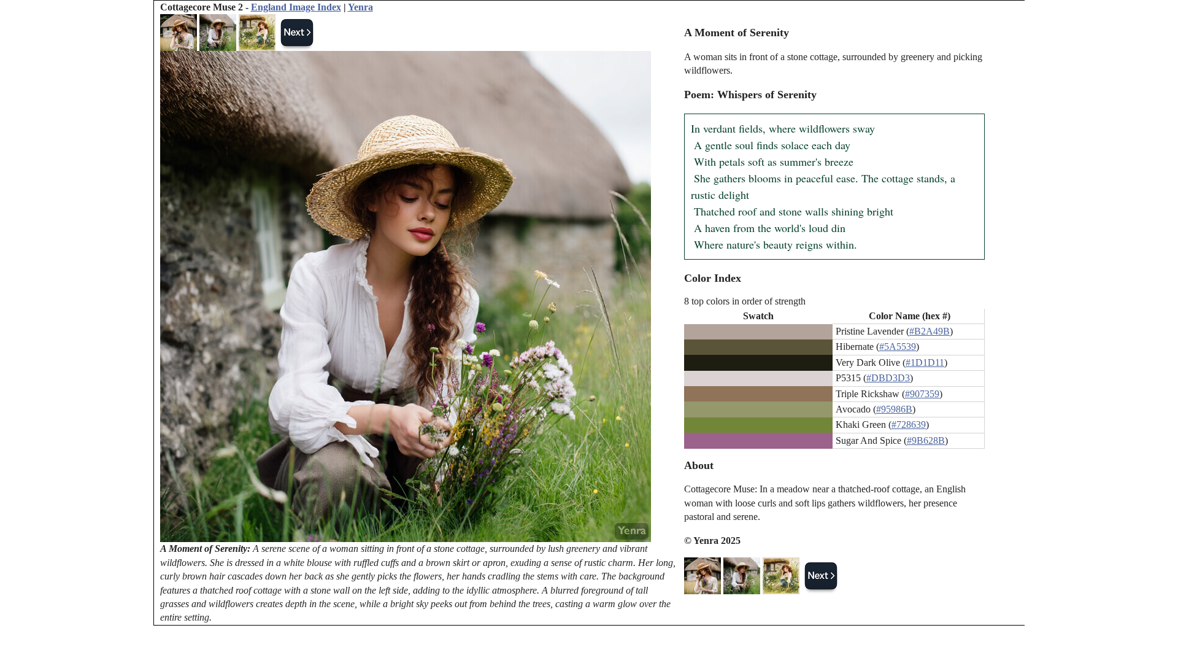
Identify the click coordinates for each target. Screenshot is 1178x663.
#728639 (908, 424)
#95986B (894, 409)
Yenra (360, 7)
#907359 (922, 394)
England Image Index (296, 7)
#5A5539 (897, 346)
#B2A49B (929, 331)
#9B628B (926, 440)
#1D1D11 (925, 362)
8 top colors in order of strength (745, 301)
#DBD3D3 (888, 378)
